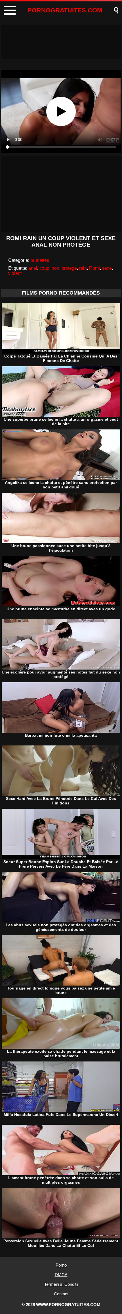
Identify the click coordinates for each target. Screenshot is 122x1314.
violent (15, 273)
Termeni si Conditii (61, 1284)
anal (32, 268)
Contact (61, 1293)
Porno (61, 1265)
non (55, 268)
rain (83, 268)
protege (69, 268)
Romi (94, 268)
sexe (107, 268)
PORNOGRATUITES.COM (65, 10)
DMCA (61, 1274)
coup (44, 268)
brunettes (39, 260)
